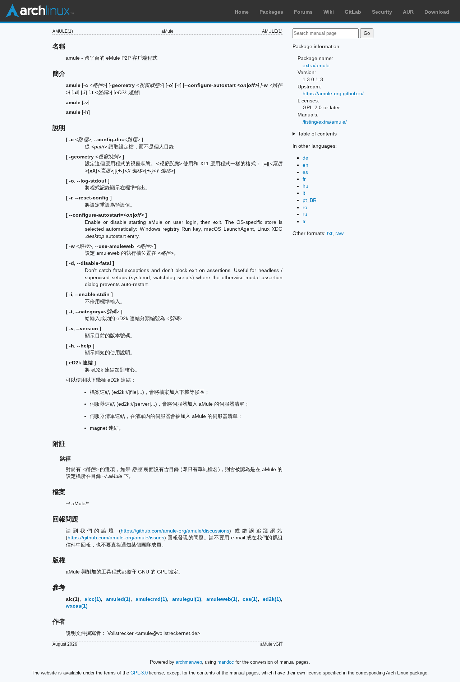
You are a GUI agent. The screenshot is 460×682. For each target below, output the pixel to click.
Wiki (328, 12)
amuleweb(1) (222, 599)
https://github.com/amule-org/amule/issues (116, 537)
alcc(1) (92, 599)
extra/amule (316, 65)
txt (329, 233)
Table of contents (317, 134)
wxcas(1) (77, 606)
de (305, 158)
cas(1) (250, 599)
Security (382, 12)
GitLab (353, 12)
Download (436, 12)
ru (305, 214)
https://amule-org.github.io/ (333, 93)
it (304, 193)
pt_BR (310, 200)
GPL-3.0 (139, 673)
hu (305, 186)
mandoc (225, 662)
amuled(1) (118, 599)
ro (305, 207)
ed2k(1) (272, 599)
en (305, 165)
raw (339, 233)
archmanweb (189, 662)
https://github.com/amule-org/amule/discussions (175, 531)
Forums (303, 12)
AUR (408, 12)
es (305, 172)
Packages (271, 12)
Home (242, 12)
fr (304, 179)
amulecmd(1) (151, 599)
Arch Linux (39, 11)
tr (304, 221)
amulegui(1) (186, 599)
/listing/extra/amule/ (325, 122)
